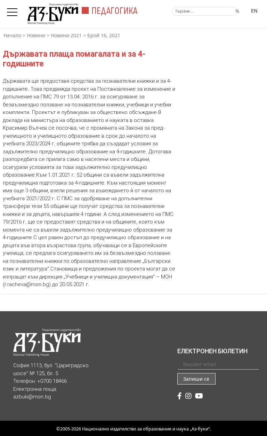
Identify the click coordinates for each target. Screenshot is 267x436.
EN (254, 10)
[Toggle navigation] (14, 10)
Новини (36, 35)
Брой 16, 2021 (103, 35)
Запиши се (196, 379)
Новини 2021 (66, 35)
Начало (12, 35)
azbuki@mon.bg (32, 397)
